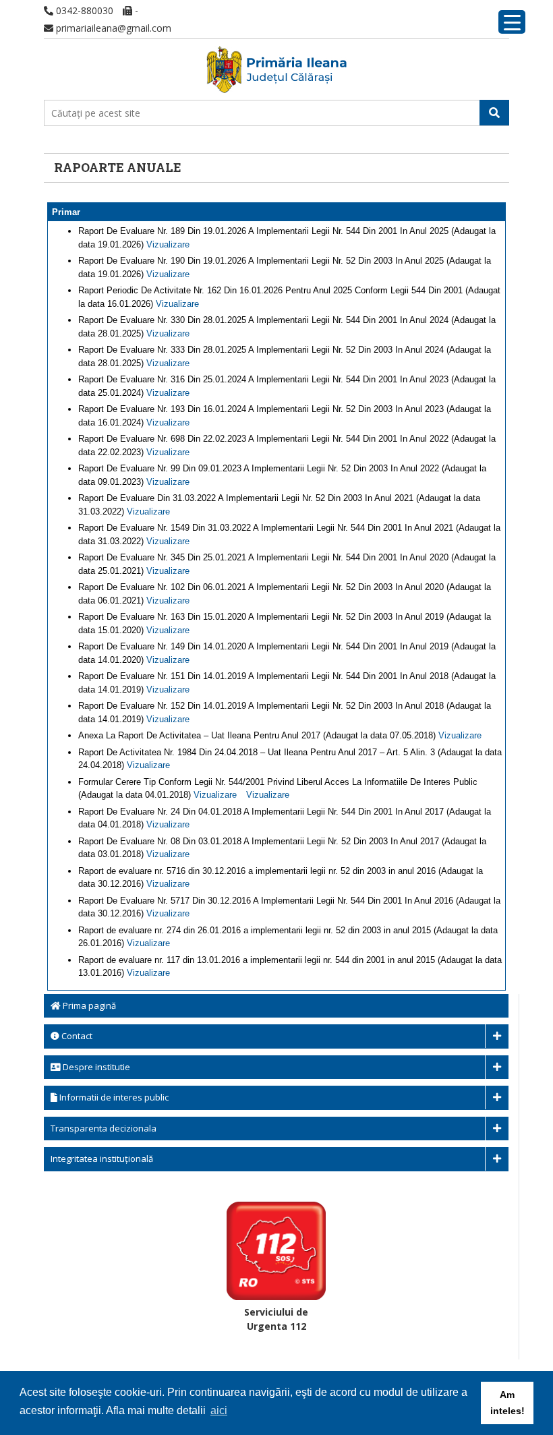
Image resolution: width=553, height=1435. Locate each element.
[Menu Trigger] (511, 22)
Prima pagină (88, 1005)
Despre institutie (95, 1067)
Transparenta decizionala (103, 1128)
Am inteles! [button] (507, 1402)
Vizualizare (168, 244)
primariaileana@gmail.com (112, 28)
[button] (494, 112)
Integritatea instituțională (102, 1158)
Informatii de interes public (113, 1097)
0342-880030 (83, 10)
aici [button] (218, 1410)
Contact (75, 1036)
